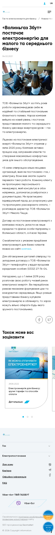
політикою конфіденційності (32, 517)
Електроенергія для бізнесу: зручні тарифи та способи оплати (24, 391)
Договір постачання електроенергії (20, 462)
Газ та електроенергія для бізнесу (19, 19)
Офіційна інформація (14, 477)
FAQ (4, 483)
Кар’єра (6, 471)
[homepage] (6, 12)
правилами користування (15, 519)
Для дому (7, 465)
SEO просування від (17, 525)
